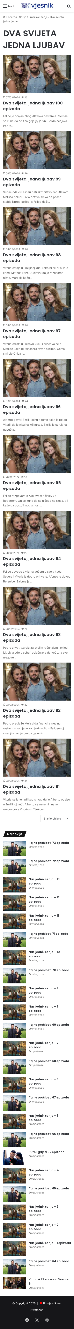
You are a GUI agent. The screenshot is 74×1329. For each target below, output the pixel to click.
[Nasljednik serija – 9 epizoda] (14, 994)
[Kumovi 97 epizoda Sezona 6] (14, 1283)
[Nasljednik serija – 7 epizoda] (14, 1048)
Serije (22, 17)
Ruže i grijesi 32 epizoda (47, 1152)
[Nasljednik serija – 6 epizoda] (14, 1085)
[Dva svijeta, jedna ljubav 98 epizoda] (37, 226)
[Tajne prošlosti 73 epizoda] (14, 848)
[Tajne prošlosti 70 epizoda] (14, 975)
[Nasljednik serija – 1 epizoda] (14, 1248)
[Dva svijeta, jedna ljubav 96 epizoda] (37, 378)
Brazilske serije (38, 17)
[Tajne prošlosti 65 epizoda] (14, 1194)
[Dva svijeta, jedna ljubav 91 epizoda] (37, 758)
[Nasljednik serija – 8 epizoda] (14, 1012)
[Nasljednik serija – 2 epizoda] (14, 1230)
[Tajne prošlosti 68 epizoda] (14, 1066)
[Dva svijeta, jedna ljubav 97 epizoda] (37, 302)
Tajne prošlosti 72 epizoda (49, 861)
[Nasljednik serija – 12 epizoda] (14, 903)
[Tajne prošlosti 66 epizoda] (14, 1139)
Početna (11, 17)
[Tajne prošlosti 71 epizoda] (14, 939)
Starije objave (52, 818)
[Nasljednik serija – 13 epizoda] (14, 884)
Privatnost (36, 1309)
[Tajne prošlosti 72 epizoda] (14, 866)
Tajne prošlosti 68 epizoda (49, 1061)
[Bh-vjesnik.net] (37, 6)
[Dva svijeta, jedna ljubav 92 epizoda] (37, 682)
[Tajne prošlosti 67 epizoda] (14, 1103)
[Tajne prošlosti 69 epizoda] (14, 1030)
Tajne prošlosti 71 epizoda (48, 934)
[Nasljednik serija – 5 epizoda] (14, 1121)
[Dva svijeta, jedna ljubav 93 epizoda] (37, 606)
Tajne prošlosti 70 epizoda (49, 970)
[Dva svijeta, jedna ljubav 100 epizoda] (37, 74)
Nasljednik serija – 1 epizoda (50, 1243)
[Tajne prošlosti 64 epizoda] (14, 1266)
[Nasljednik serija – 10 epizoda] (14, 957)
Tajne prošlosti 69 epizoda (49, 1025)
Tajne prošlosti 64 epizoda (49, 1261)
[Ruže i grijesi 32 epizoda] (14, 1157)
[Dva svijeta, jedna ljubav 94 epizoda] (37, 530)
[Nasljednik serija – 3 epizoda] (14, 1212)
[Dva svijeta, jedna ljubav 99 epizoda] (37, 150)
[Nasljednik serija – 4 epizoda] (14, 1175)
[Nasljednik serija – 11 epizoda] (14, 921)
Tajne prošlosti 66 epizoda (49, 1134)
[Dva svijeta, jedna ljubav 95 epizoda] (37, 454)
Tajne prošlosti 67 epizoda (49, 1097)
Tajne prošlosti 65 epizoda (49, 1188)
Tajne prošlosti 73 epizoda (49, 843)
